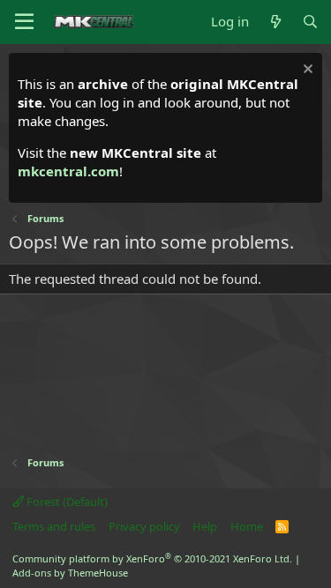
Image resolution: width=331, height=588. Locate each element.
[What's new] (275, 21)
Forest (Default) (66, 502)
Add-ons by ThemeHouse (70, 572)
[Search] (310, 21)
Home (246, 526)
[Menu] (24, 22)
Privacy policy (144, 526)
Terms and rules (53, 526)
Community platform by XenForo (152, 558)
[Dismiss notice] (305, 71)
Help (204, 526)
